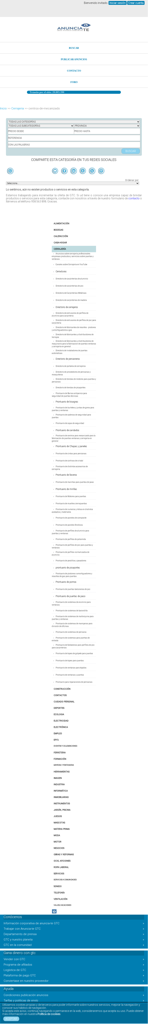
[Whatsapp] (10, 171)
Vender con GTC (74, 959)
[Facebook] (64, 177)
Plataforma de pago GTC (74, 975)
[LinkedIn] (74, 177)
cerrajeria (17, 108)
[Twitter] (92, 177)
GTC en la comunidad (74, 945)
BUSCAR (74, 48)
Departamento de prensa (74, 934)
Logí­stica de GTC (74, 970)
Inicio (3, 108)
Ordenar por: (132, 180)
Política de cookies (49, 1014)
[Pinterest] (101, 177)
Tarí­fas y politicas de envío (74, 1000)
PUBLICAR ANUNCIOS (74, 59)
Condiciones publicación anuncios (74, 995)
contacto (134, 198)
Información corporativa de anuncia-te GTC (74, 923)
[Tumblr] (83, 177)
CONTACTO (74, 70)
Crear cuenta (136, 2)
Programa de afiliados (74, 964)
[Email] (55, 177)
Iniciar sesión (118, 2)
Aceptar (11, 1018)
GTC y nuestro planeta (74, 939)
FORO (74, 82)
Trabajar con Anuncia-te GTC (74, 928)
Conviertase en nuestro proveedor (74, 981)
